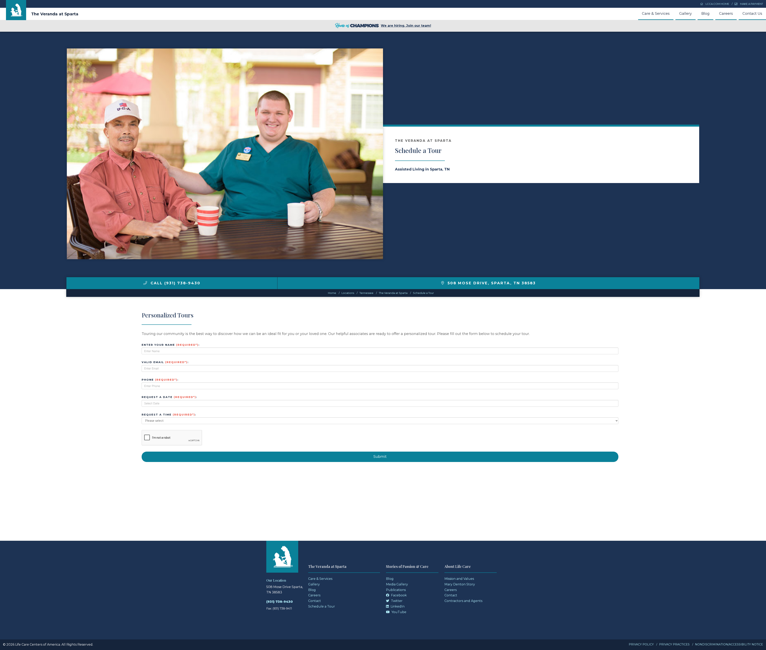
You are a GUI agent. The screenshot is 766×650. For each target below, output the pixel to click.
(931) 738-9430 (279, 602)
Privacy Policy (641, 644)
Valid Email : (165, 362)
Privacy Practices (674, 644)
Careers (726, 13)
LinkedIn (397, 606)
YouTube (398, 612)
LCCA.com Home (717, 3)
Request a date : (169, 397)
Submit (380, 456)
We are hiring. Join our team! (406, 26)
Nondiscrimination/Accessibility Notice (729, 644)
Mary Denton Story (459, 584)
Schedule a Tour (423, 292)
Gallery (685, 13)
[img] (145, 283)
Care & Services (656, 13)
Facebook (398, 595)
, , (492, 283)
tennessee (366, 292)
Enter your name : (171, 344)
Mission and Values (459, 579)
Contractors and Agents (463, 601)
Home (332, 292)
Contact (314, 601)
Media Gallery (397, 584)
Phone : (160, 379)
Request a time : (169, 414)
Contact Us (752, 13)
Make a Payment (751, 3)
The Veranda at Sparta (54, 14)
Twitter (396, 601)
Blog (705, 13)
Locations (348, 292)
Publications (396, 590)
